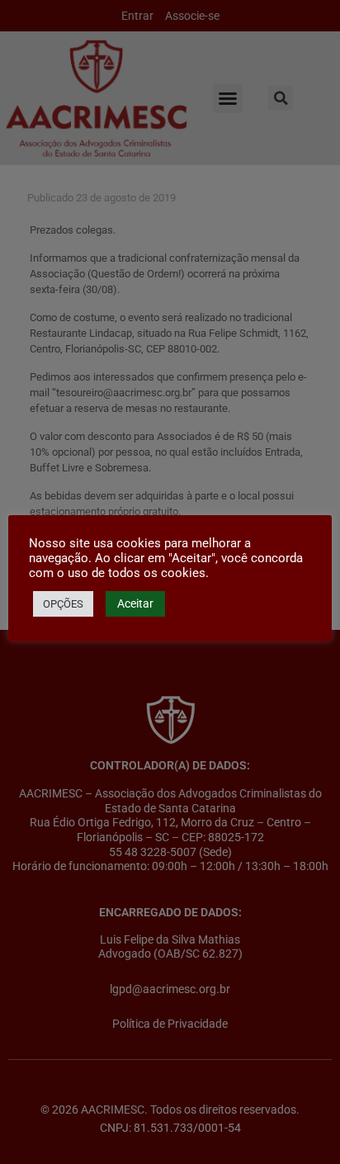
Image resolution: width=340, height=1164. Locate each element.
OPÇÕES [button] (63, 604)
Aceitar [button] (135, 603)
